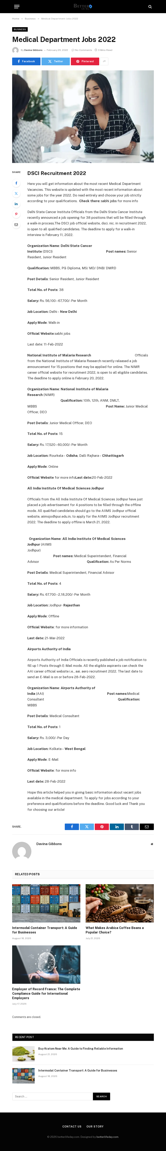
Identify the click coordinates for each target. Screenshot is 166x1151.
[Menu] (16, 6)
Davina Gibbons (33, 50)
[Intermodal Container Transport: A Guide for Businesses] (46, 903)
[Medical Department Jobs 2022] (83, 116)
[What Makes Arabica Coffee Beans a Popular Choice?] (120, 903)
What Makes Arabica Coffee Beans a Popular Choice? (115, 930)
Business (20, 29)
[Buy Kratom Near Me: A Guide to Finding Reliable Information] (23, 1054)
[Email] (16, 224)
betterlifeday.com (107, 1136)
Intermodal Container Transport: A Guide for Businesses (44, 930)
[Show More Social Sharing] (104, 61)
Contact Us (71, 1126)
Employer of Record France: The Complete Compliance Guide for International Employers (46, 993)
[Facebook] (16, 183)
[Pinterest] (16, 214)
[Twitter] (16, 193)
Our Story (94, 1126)
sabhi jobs (109, 201)
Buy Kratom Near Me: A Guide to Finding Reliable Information (80, 1048)
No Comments (83, 50)
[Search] (150, 6)
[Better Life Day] (83, 6)
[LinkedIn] (16, 204)
